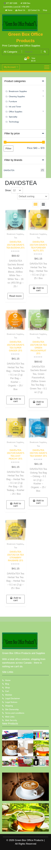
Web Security (11, 720)
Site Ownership (12, 709)
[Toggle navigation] (46, 67)
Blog (7, 684)
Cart (7, 691)
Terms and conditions (14, 713)
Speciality (13, 117)
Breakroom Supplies (15, 234)
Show (8, 190)
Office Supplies (15, 111)
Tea (15, 238)
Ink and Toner (15, 106)
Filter (8, 148)
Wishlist (8, 695)
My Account (10, 67)
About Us (21, 10)
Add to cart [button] (40, 289)
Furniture (13, 101)
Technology (14, 122)
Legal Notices (11, 702)
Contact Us (35, 10)
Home (9, 10)
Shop (45, 10)
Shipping (9, 706)
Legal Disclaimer (12, 698)
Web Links (9, 717)
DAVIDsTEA (9, 170)
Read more (15, 296)
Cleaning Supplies (17, 96)
